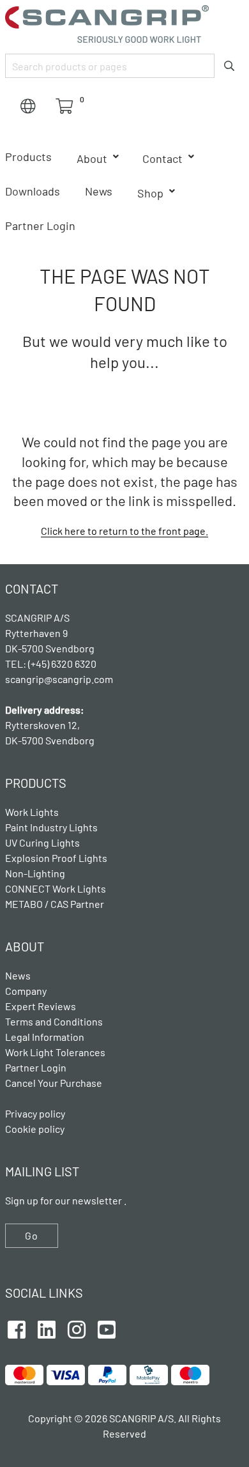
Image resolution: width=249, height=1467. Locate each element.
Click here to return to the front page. (124, 531)
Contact (162, 158)
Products (28, 157)
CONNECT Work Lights (55, 888)
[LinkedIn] (46, 1327)
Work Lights (32, 812)
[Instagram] (76, 1327)
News (98, 191)
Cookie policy (34, 1129)
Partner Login (40, 226)
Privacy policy (35, 1113)
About (92, 158)
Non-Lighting (35, 873)
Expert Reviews (40, 1006)
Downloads (32, 191)
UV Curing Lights (42, 842)
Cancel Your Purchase (53, 1083)
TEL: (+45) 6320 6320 (51, 663)
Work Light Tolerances (55, 1052)
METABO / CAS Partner (54, 904)
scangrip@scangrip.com (59, 679)
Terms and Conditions (54, 1021)
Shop (150, 193)
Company (26, 991)
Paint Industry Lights (51, 827)
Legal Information (44, 1037)
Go (31, 1235)
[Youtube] (106, 1327)
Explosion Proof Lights (56, 858)
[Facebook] (16, 1327)
